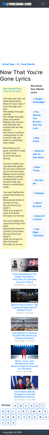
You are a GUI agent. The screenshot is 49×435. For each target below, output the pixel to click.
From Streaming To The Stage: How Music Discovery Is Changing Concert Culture (25, 278)
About (44, 432)
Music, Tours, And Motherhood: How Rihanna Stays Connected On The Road (24, 365)
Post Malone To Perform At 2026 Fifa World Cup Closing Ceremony (24, 335)
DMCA (38, 432)
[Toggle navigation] (43, 4)
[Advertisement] (24, 33)
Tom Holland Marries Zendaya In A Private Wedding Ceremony (24, 394)
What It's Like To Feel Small (38, 154)
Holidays (39, 193)
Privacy (30, 432)
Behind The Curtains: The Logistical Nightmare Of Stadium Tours (24, 307)
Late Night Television (38, 232)
